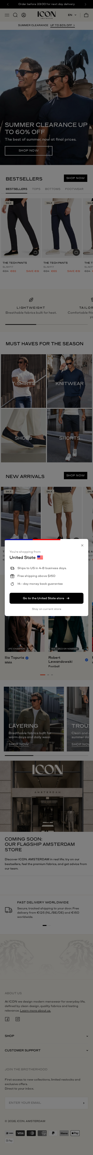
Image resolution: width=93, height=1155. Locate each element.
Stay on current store (46, 609)
